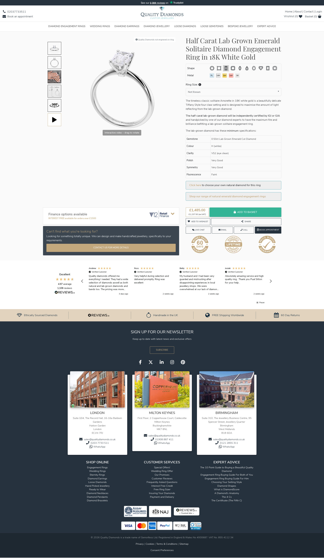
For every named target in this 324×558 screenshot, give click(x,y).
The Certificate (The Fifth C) (226, 500)
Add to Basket (247, 212)
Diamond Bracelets (97, 500)
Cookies (150, 544)
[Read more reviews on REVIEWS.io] (65, 293)
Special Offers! (162, 467)
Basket (311, 16)
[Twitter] (150, 362)
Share (248, 221)
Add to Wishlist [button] (199, 221)
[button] (199, 85)
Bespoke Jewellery (240, 26)
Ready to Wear (97, 489)
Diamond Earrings (126, 26)
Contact (308, 11)
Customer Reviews (162, 478)
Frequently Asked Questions (162, 482)
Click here (195, 185)
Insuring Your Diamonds (162, 493)
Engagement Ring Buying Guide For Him (227, 478)
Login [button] (318, 11)
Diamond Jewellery (157, 26)
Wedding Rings (100, 26)
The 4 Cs (227, 497)
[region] (176, 281)
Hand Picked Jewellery (97, 486)
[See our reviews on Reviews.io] (98, 315)
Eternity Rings (97, 474)
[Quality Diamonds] (162, 14)
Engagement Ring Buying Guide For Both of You (227, 474)
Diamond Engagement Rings (66, 26)
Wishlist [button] (291, 16)
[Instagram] (172, 362)
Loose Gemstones (212, 26)
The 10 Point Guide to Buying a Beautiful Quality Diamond (226, 469)
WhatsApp (99, 446)
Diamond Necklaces (97, 493)
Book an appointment (20, 16)
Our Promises (162, 474)
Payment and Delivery (162, 497)
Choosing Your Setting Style (226, 482)
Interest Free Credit (162, 486)
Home (288, 11)
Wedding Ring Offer (162, 471)
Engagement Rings (97, 467)
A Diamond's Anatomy (226, 493)
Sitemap (183, 544)
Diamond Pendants (97, 497)
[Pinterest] (182, 362)
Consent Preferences (162, 550)
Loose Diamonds (185, 26)
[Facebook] (140, 362)
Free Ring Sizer (162, 489)
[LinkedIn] (161, 362)
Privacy (140, 544)
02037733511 (16, 12)
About (298, 11)
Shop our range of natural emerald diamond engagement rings (227, 196)
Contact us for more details (111, 247)
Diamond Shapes (226, 486)
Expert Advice (266, 26)
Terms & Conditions (167, 544)
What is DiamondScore (226, 489)
